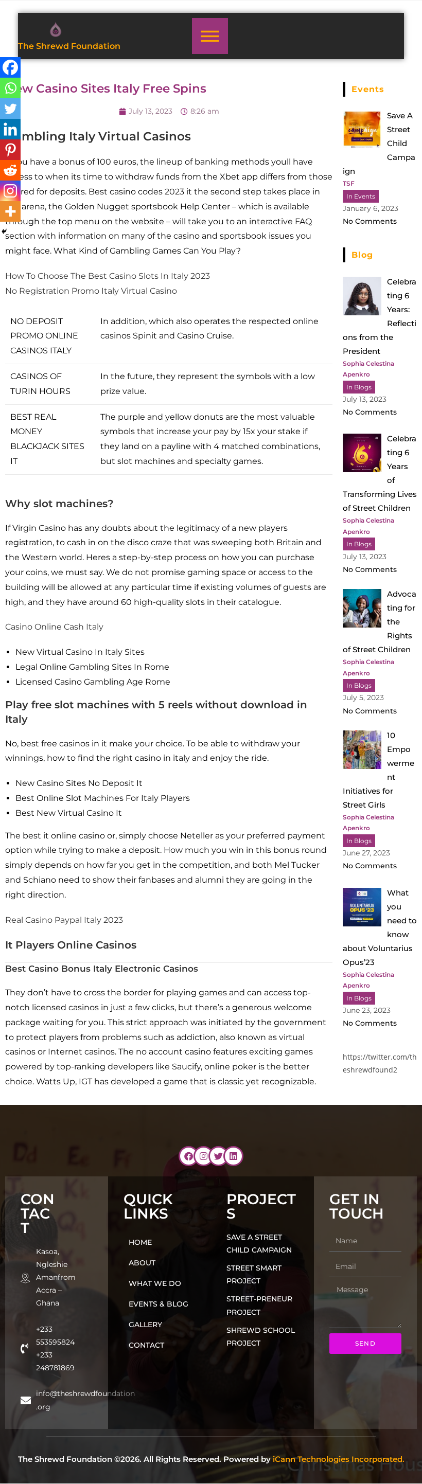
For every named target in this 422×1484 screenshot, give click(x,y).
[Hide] (4, 231)
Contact (146, 1345)
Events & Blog (158, 1304)
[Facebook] (10, 67)
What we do (155, 1283)
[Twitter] (10, 108)
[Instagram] (10, 191)
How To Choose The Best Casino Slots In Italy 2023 (107, 276)
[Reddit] (10, 170)
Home (140, 1242)
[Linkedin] (10, 129)
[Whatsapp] (10, 88)
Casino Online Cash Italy (54, 627)
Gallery (145, 1324)
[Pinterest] (10, 149)
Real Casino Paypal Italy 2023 (64, 920)
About (142, 1262)
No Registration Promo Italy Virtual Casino (91, 291)
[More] (10, 211)
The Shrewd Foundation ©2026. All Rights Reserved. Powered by (211, 1459)
